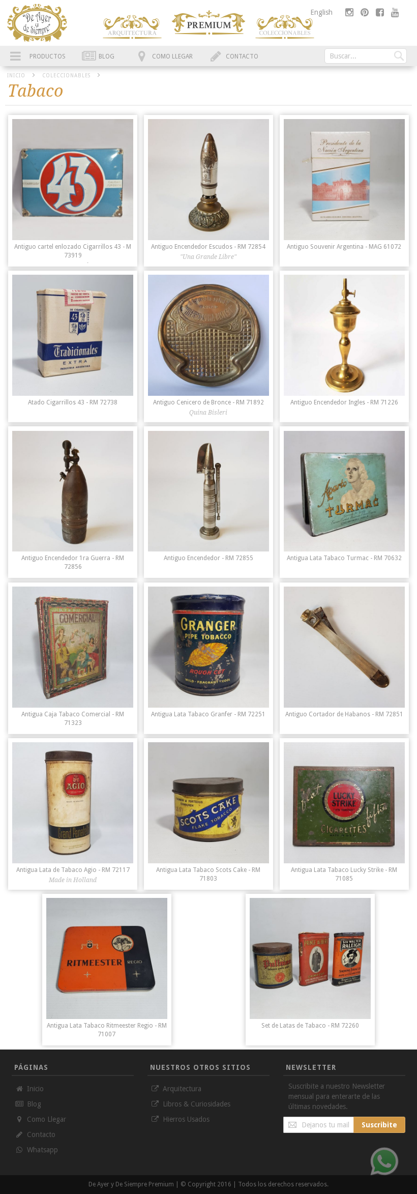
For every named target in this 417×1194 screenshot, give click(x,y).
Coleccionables (67, 75)
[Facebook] (381, 12)
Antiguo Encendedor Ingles (344, 402)
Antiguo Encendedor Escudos (208, 246)
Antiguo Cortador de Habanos (344, 714)
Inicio (17, 75)
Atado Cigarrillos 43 (72, 402)
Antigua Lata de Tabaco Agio (73, 869)
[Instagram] (350, 12)
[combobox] (365, 56)
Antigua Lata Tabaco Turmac (344, 558)
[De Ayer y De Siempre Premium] (132, 27)
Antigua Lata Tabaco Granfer (208, 714)
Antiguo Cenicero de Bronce (208, 402)
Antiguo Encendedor (208, 558)
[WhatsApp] (384, 1161)
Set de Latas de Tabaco (310, 1025)
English (321, 12)
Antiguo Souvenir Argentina (344, 246)
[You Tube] (395, 12)
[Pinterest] (365, 12)
